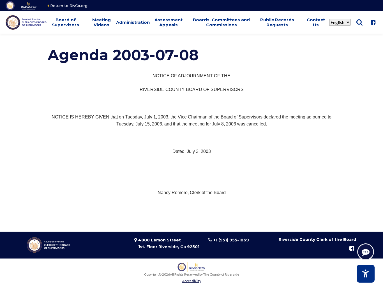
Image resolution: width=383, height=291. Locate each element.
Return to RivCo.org (68, 5)
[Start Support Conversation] (365, 251)
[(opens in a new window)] (21, 5)
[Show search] (359, 22)
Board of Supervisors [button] (65, 22)
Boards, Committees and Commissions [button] (221, 22)
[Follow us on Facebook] (372, 22)
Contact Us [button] (316, 22)
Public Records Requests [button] (277, 22)
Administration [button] (133, 22)
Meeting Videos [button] (101, 22)
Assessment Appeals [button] (168, 22)
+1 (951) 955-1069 (231, 240)
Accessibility (191, 281)
